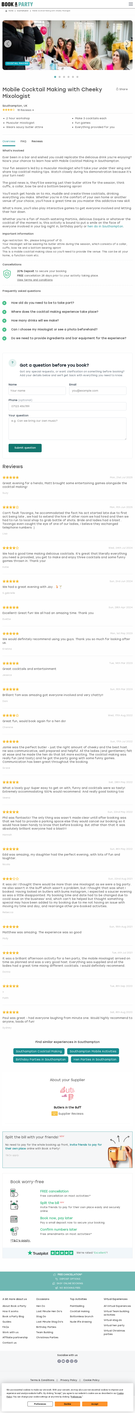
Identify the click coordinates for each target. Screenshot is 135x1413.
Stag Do (41, 1316)
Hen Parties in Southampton (95, 1059)
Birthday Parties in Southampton (41, 1059)
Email (73, 384)
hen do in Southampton (105, 226)
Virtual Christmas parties (114, 1332)
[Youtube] (63, 1366)
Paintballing (77, 1306)
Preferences (40, 1404)
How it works (10, 1311)
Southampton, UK (14, 105)
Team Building (44, 1332)
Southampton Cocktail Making (39, 1051)
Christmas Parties (47, 1337)
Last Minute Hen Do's (49, 1311)
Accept (94, 1404)
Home (11, 11)
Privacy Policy (68, 1380)
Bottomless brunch (81, 1316)
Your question (18, 415)
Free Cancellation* (70, 1274)
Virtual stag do (113, 1320)
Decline (67, 1404)
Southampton (23, 11)
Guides (6, 1321)
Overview (8, 141)
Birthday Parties (46, 1327)
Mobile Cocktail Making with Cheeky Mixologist (52, 93)
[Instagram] (71, 1366)
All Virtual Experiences (117, 1306)
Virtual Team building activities (116, 1313)
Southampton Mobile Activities (93, 1051)
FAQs (5, 1327)
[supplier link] (67, 1103)
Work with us (10, 1332)
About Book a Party (14, 1306)
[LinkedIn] (67, 1366)
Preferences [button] (76, 1397)
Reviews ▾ (25, 110)
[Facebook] (59, 1366)
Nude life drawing (81, 1321)
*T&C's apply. (20, 1240)
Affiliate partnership (15, 1337)
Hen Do (40, 1306)
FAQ (23, 141)
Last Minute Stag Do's (49, 1321)
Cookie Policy (91, 1380)
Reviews (37, 141)
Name (13, 384)
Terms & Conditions (42, 1380)
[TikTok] (76, 1366)
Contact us (9, 1342)
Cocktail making (80, 1311)
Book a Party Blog (13, 1316)
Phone (20, 400)
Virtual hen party (114, 1325)
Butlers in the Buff (67, 1107)
